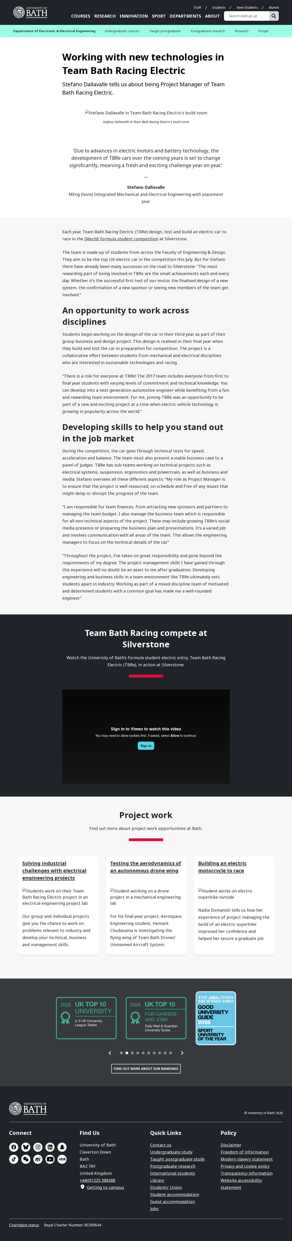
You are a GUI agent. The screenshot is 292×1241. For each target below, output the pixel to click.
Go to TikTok (13, 1159)
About (212, 16)
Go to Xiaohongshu (62, 1159)
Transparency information (247, 1173)
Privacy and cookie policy (245, 1166)
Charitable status (24, 1225)
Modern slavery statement (247, 1159)
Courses (80, 16)
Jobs (154, 1208)
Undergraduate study (171, 1152)
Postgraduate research (208, 31)
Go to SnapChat (62, 1147)
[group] (86, 1018)
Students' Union (166, 1187)
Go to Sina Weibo (37, 1159)
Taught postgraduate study (177, 1159)
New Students (247, 7)
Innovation (134, 16)
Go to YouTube (50, 1159)
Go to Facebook (13, 1147)
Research (105, 16)
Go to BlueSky (25, 1147)
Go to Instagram (37, 1147)
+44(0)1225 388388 (97, 1180)
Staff (197, 7)
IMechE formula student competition (121, 238)
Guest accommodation (172, 1201)
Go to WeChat (25, 1159)
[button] (110, 1052)
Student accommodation (174, 1194)
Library (157, 1180)
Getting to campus (105, 1187)
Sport (159, 16)
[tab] (121, 1053)
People (263, 31)
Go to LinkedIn (50, 1147)
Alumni (274, 7)
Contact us (160, 1145)
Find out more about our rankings (146, 1068)
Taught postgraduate (165, 31)
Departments (185, 16)
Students (219, 7)
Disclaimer (231, 1145)
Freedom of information (245, 1152)
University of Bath (32, 12)
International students (172, 1173)
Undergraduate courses (122, 31)
